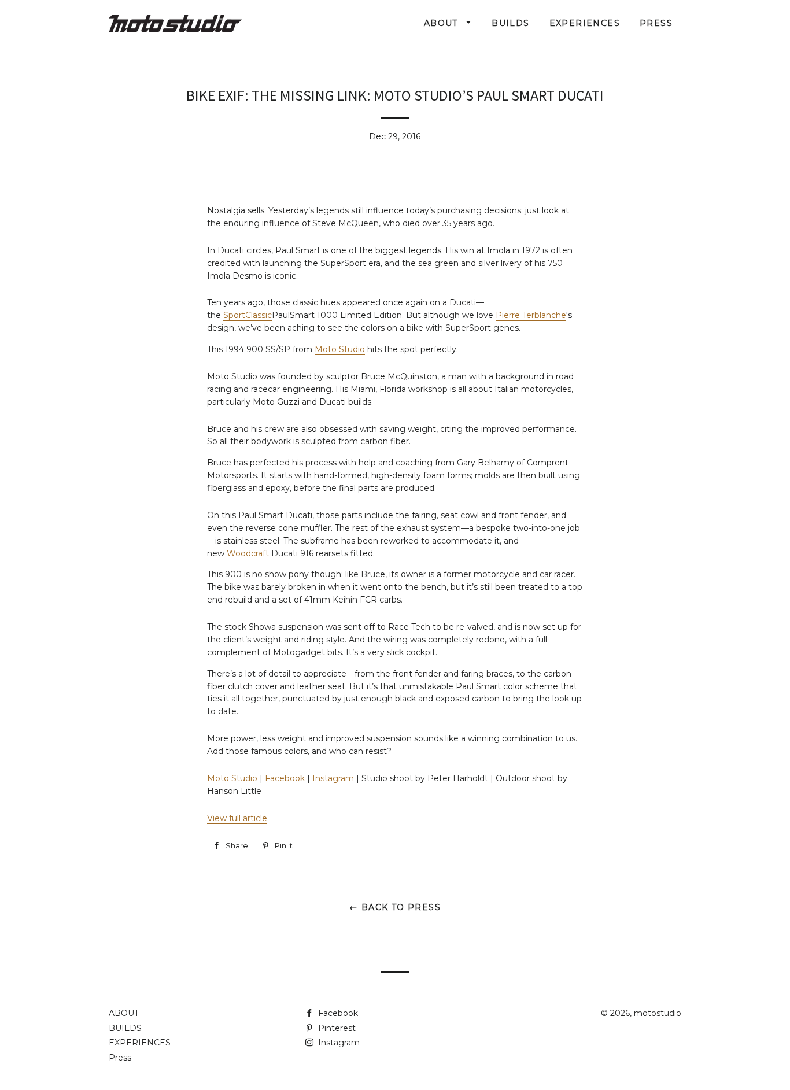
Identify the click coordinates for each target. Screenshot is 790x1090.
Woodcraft (248, 553)
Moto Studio (340, 349)
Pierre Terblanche (531, 315)
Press (656, 23)
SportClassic (247, 315)
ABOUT (442, 23)
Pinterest (336, 1028)
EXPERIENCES (584, 23)
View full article (237, 818)
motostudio (657, 1013)
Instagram (333, 778)
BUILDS (510, 23)
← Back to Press (395, 907)
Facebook (285, 778)
